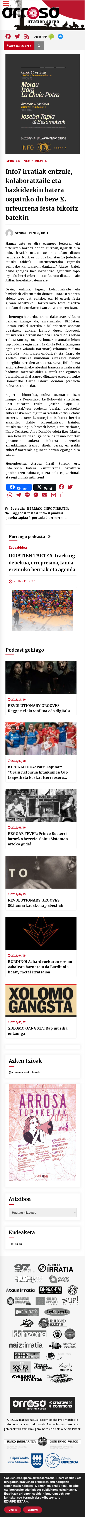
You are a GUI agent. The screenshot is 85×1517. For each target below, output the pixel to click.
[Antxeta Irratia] (55, 1268)
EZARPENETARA (16, 1502)
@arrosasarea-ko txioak (24, 1072)
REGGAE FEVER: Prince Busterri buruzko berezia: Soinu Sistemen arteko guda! (38, 838)
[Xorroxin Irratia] (27, 1378)
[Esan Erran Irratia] (46, 1301)
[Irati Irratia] (27, 1323)
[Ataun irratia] (20, 1290)
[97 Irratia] (24, 1268)
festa (31, 513)
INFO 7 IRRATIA (34, 161)
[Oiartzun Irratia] (63, 1344)
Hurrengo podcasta (27, 536)
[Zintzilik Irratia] (60, 1378)
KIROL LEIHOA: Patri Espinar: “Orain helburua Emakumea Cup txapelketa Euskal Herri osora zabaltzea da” (38, 772)
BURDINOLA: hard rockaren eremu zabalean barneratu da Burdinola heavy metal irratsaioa (40, 966)
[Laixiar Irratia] (70, 1334)
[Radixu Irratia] (58, 1355)
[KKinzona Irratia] (29, 1334)
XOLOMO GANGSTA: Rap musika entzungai (38, 1031)
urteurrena (57, 518)
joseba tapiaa (17, 518)
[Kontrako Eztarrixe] (57, 1334)
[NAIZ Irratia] (26, 1344)
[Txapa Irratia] (43, 1367)
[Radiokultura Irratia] (27, 1355)
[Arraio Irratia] (29, 1279)
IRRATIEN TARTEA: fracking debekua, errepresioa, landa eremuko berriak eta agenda (42, 563)
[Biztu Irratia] (72, 1290)
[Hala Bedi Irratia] (57, 1312)
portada (38, 518)
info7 (43, 513)
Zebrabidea (18, 547)
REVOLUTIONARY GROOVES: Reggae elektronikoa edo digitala (39, 708)
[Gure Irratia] (26, 1312)
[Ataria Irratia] (60, 1279)
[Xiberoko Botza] (65, 1367)
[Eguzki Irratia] (18, 1301)
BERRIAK (12, 161)
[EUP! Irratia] (70, 1301)
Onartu (12, 1510)
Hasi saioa (15, 1244)
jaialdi (56, 513)
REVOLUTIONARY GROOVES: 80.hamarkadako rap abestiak (35, 903)
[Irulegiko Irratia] (52, 1323)
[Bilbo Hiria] (50, 1290)
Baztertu (32, 1510)
